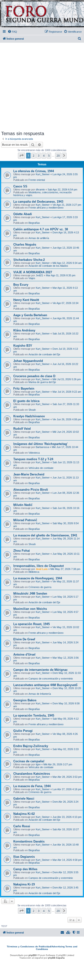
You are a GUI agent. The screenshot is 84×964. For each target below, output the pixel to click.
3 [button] (38, 155)
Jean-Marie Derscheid (28, 474)
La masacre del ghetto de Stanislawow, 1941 (45, 535)
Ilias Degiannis (24, 856)
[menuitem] (12, 31)
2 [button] (33, 155)
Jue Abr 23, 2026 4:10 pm (66, 817)
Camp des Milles (25, 869)
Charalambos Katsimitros (31, 773)
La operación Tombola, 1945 (33, 715)
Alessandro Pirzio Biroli (30, 489)
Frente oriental (36, 179)
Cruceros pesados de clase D (34, 376)
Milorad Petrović (25, 520)
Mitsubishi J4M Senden (30, 593)
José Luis (42, 569)
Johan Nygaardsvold (28, 361)
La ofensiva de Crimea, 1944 (33, 171)
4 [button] (44, 155)
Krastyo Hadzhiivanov (29, 416)
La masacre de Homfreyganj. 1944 (37, 578)
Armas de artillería (38, 238)
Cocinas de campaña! (28, 761)
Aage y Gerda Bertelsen (30, 315)
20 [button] (58, 155)
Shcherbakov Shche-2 (29, 260)
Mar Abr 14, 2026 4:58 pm (67, 859)
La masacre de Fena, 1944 (32, 786)
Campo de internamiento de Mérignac (40, 670)
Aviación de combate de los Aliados (48, 265)
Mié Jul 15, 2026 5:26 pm (66, 379)
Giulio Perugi (23, 730)
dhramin (40, 189)
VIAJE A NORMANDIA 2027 (32, 272)
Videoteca (34, 452)
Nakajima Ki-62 (24, 814)
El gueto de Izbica (26, 401)
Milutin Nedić (22, 505)
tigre (38, 764)
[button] (21, 155)
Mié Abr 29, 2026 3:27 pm (57, 764)
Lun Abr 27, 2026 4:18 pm (66, 789)
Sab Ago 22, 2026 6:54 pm (62, 189)
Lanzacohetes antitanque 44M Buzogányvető (45, 685)
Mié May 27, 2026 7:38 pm (65, 569)
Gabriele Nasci (23, 798)
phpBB (32, 955)
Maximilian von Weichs (30, 609)
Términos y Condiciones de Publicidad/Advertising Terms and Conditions (42, 947)
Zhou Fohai (21, 550)
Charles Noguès (24, 244)
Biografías (34, 222)
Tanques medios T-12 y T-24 (33, 459)
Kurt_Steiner (43, 174)
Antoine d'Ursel (24, 654)
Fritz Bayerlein (23, 388)
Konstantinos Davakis (29, 841)
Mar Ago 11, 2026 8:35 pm (60, 275)
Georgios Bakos (24, 700)
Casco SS (20, 186)
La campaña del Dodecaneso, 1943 (38, 201)
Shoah (32, 409)
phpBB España (56, 957)
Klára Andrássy (24, 330)
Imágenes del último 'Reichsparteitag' (40, 444)
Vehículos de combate (40, 468)
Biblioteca (33, 571)
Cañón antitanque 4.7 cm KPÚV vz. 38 (40, 229)
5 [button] (49, 155)
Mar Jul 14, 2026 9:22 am (66, 391)
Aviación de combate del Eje (44, 354)
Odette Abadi (22, 214)
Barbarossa (42, 447)
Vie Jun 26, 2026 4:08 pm (66, 419)
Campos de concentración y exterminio (50, 678)
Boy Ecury (20, 284)
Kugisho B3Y (22, 345)
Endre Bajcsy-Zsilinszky (30, 746)
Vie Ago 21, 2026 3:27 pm (66, 204)
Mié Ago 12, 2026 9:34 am (67, 263)
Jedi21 (39, 275)
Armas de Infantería (39, 693)
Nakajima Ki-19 (24, 884)
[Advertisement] (42, 86)
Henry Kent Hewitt (26, 300)
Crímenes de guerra (39, 587)
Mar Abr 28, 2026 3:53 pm (67, 776)
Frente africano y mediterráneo (45, 207)
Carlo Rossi (21, 826)
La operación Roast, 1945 (31, 624)
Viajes (31, 278)
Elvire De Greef (24, 639)
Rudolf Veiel (22, 428)
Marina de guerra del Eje (42, 382)
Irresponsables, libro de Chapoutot (38, 566)
